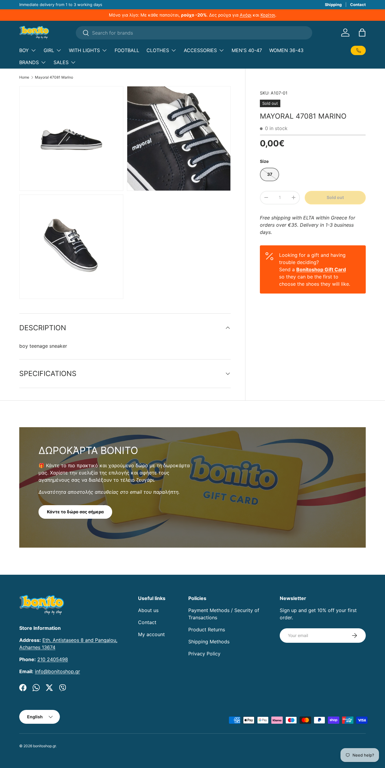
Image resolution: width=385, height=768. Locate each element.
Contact (358, 4)
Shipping (333, 4)
